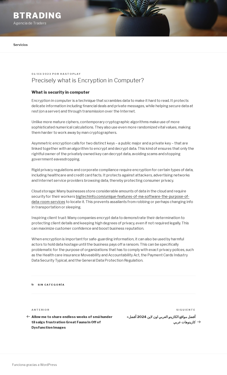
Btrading (37, 15)
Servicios (20, 45)
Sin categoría (51, 284)
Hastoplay (70, 73)
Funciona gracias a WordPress (34, 365)
